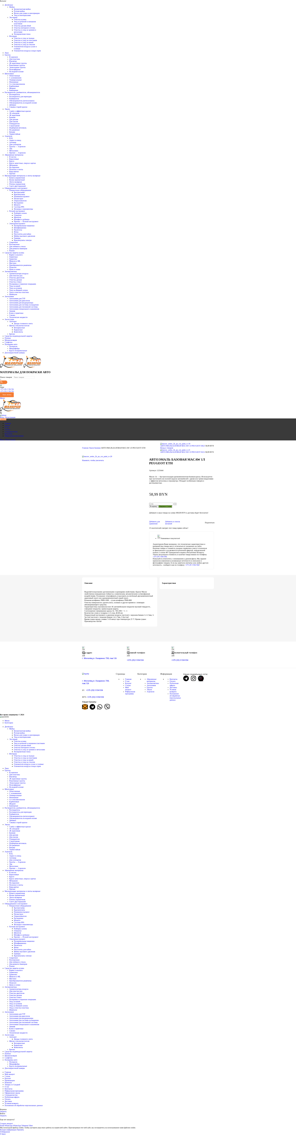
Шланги (17, 205)
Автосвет (13, 321)
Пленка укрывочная (17, 184)
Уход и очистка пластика (19, 292)
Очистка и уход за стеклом (24, 44)
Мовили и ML (14, 261)
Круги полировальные (18, 351)
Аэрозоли (150, 692)
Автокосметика (153, 683)
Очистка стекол (15, 282)
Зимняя (12, 311)
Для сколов (13, 122)
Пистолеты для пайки (22, 234)
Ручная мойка (19, 11)
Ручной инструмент (17, 211)
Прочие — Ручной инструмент (26, 221)
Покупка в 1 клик (165, 506)
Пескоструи (18, 199)
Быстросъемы (19, 192)
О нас (127, 681)
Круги (11, 161)
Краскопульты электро (23, 240)
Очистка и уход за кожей (23, 42)
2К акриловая (14, 115)
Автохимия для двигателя (19, 301)
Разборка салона (20, 213)
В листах (12, 157)
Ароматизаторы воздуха (18, 274)
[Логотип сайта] (12, 367)
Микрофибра (14, 348)
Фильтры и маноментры (23, 209)
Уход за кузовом (15, 288)
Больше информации (8, 1130)
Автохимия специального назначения (24, 309)
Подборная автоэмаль (17, 128)
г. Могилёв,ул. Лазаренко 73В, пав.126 (99, 658)
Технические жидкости (18, 317)
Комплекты (18, 332)
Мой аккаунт (128, 688)
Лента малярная (15, 182)
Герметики (13, 257)
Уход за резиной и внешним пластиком (29, 743)
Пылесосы (18, 230)
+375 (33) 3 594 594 (7, 391)
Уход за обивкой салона (18, 290)
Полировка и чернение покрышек (22, 284)
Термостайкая (14, 134)
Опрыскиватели (20, 201)
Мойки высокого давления (24, 236)
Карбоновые (14, 86)
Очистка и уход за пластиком (25, 40)
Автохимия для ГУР (17, 299)
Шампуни (13, 294)
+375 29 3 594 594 (160, 557)
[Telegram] (92, 707)
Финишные (13, 82)
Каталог (128, 683)
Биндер (12, 132)
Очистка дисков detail (22, 26)
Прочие (12, 174)
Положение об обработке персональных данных (175, 697)
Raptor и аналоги (16, 255)
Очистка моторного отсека (24, 28)
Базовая (12, 117)
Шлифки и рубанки (21, 219)
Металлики (13, 151)
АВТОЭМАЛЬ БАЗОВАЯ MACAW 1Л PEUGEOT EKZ (182, 446)
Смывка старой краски (18, 107)
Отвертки (18, 215)
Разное (12, 251)
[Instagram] (193, 678)
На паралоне (14, 167)
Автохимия (151, 685)
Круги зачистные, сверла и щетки (22, 163)
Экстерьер (13, 17)
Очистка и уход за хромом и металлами (29, 750)
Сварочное (13, 242)
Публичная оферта (174, 684)
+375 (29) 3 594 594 (7, 389)
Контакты (173, 679)
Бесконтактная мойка (22, 9)
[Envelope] (85, 707)
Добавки (12, 105)
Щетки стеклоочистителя (19, 326)
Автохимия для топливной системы (23, 307)
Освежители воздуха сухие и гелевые (29, 764)
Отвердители (14, 124)
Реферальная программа (130, 693)
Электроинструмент (17, 224)
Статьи (128, 685)
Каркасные (18, 330)
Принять (20, 1130)
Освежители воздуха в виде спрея (27, 51)
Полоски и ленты (16, 169)
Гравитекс (13, 259)
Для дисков (13, 119)
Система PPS (19, 207)
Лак (10, 149)
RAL (11, 138)
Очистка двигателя (16, 278)
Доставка (173, 687)
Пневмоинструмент (21, 196)
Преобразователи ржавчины (20, 265)
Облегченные (14, 76)
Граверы (17, 238)
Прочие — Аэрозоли (17, 153)
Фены (16, 232)
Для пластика (14, 59)
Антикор (12, 142)
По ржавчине (14, 130)
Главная (85, 448)
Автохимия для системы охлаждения (24, 305)
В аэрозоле (13, 57)
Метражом (13, 165)
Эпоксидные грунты (17, 67)
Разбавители (14, 99)
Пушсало (12, 267)
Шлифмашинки (20, 228)
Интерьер (13, 36)
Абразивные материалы (151, 680)
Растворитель (14, 94)
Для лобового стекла (17, 246)
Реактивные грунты (17, 65)
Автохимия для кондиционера (21, 303)
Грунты (150, 687)
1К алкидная (14, 113)
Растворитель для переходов (20, 97)
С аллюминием (15, 78)
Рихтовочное (14, 244)
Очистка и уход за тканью (24, 38)
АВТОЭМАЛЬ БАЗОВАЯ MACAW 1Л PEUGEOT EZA (182, 452)
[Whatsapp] (100, 707)
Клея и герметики (16, 313)
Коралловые (14, 159)
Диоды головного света (23, 324)
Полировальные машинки (24, 226)
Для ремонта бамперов (18, 249)
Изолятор (13, 61)
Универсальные (15, 80)
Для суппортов (15, 144)
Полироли (13, 346)
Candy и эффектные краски (20, 111)
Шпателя (17, 217)
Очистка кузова (20, 19)
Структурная (14, 126)
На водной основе (16, 72)
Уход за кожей (14, 286)
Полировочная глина (22, 34)
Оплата (172, 681)
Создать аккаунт (6, 1123)
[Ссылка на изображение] (85, 674)
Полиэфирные (15, 69)
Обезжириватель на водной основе (23, 103)
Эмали (91, 448)
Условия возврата (173, 691)
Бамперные (13, 90)
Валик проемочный (17, 180)
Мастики (12, 263)
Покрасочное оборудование (20, 190)
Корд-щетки (14, 171)
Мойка (12, 7)
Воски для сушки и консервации (27, 13)
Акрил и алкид (15, 140)
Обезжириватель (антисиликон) (21, 101)
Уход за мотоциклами (22, 15)
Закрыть (3, 1111)
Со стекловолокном (17, 84)
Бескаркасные (19, 328)
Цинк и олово (14, 269)
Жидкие (12, 88)
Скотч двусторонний (17, 186)
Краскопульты (19, 194)
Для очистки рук (15, 276)
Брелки (12, 334)
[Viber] (107, 707)
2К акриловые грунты (18, 63)
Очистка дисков (15, 280)
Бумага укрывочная (17, 178)
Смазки (12, 315)
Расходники (18, 203)
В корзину (153, 506)
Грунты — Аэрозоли (17, 147)
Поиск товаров (6, 377)
